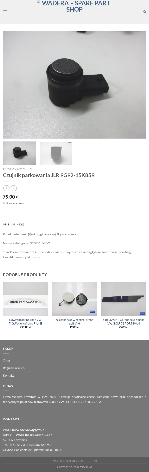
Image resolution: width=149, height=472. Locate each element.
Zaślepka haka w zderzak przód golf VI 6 (74, 321)
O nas (6, 360)
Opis (6, 224)
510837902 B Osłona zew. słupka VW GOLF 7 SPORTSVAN (123, 321)
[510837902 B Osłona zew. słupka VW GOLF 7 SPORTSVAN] (123, 299)
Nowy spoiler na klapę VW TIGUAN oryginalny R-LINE (25, 321)
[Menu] (5, 11)
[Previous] (10, 85)
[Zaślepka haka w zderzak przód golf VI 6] (74, 299)
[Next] (138, 85)
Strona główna (14, 168)
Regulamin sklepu (14, 368)
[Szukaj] (144, 11)
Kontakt (8, 375)
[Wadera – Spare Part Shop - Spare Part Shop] (74, 12)
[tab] (6, 224)
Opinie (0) (18, 224)
